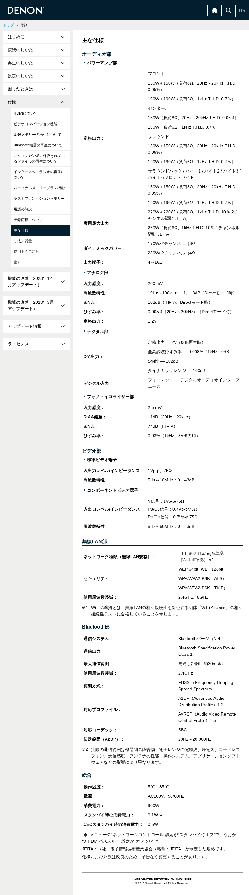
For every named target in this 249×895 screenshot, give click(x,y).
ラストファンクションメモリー (39, 198)
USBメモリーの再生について (37, 134)
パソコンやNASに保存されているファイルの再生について (39, 158)
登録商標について (28, 220)
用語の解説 (23, 209)
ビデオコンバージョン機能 (35, 124)
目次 (242, 10)
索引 (17, 262)
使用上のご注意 (26, 252)
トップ (8, 25)
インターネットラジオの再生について (39, 174)
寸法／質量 (23, 241)
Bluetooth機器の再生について (38, 145)
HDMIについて (26, 113)
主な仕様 (21, 230)
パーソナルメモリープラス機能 (39, 188)
